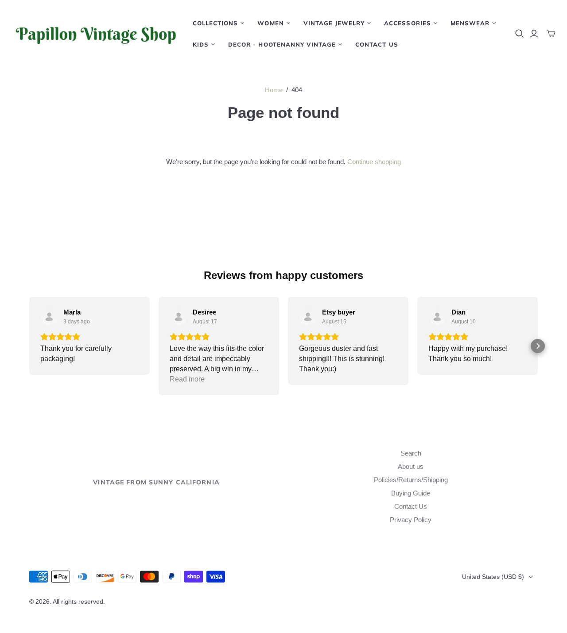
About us (410, 466)
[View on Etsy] (49, 317)
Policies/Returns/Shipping (411, 480)
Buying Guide (410, 493)
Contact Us (376, 44)
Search (410, 453)
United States (493, 576)
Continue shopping (374, 161)
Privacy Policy (410, 519)
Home (274, 90)
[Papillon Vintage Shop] (95, 34)
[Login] (534, 34)
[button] (29, 346)
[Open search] (519, 33)
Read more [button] (187, 379)
